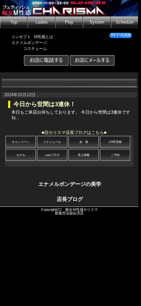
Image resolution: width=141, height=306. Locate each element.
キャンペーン (21, 141)
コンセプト (21, 36)
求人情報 (84, 155)
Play (69, 22)
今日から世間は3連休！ (44, 104)
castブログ (52, 155)
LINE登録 (115, 141)
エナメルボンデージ (29, 42)
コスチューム (35, 48)
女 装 (83, 141)
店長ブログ (70, 199)
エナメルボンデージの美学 (69, 184)
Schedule (124, 22)
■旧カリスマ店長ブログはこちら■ (74, 132)
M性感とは (43, 36)
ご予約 (115, 155)
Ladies (41, 22)
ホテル (20, 155)
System (97, 22)
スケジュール (52, 141)
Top (13, 22)
